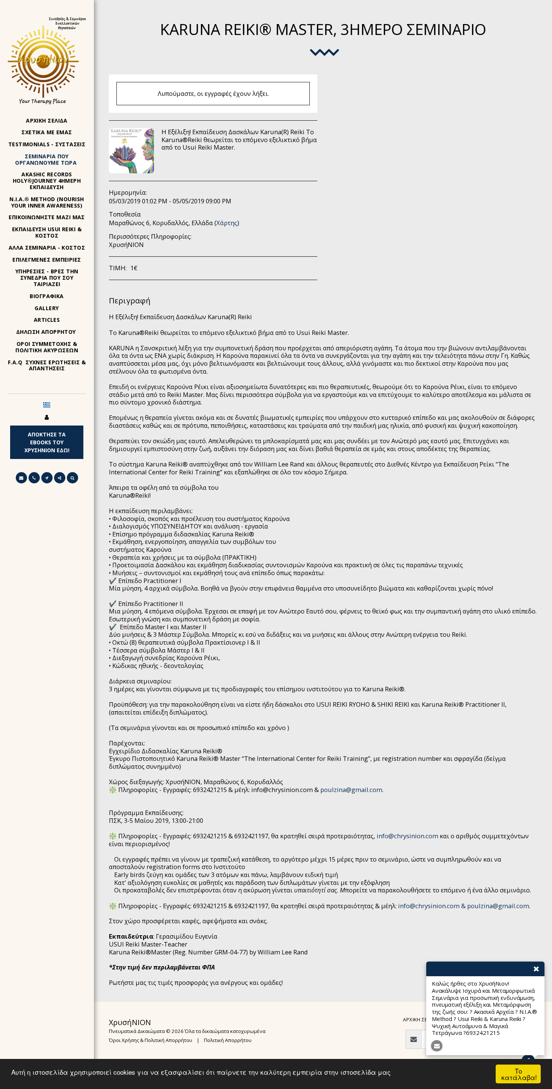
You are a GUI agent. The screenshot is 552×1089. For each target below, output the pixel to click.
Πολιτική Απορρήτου (228, 1040)
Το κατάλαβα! (519, 1074)
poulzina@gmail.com (351, 789)
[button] (21, 477)
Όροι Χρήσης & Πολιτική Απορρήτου (150, 1040)
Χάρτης (226, 222)
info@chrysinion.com (407, 836)
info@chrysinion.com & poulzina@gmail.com (463, 905)
